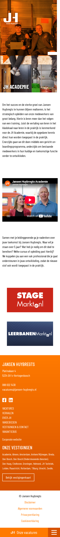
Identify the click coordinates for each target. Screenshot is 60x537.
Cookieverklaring (30, 521)
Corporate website (12, 439)
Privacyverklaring (30, 514)
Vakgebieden (9, 422)
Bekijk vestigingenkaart (18, 477)
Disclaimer (30, 502)
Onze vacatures (26, 532)
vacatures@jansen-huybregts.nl (19, 389)
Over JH (6, 417)
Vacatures (8, 408)
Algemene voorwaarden (30, 508)
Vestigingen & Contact (15, 427)
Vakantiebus (9, 431)
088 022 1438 (9, 385)
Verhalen (8, 413)
